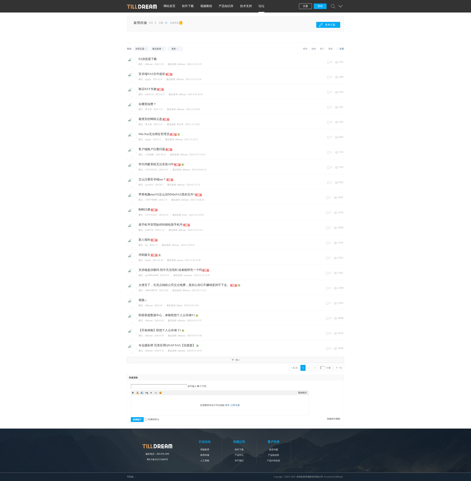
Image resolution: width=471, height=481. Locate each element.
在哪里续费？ (147, 104)
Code (156, 393)
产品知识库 (226, 6)
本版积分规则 (333, 419)
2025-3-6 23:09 (193, 109)
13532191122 (151, 169)
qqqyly (148, 79)
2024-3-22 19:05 (196, 215)
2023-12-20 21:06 (193, 260)
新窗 (342, 48)
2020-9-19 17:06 (194, 335)
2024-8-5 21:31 (193, 184)
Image (142, 393)
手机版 (130, 476)
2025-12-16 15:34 (193, 79)
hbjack (148, 260)
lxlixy (184, 215)
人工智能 (204, 460)
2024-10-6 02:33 (199, 169)
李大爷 (148, 109)
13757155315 (151, 215)
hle (146, 245)
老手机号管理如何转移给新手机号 (161, 224)
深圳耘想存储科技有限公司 (309, 476)
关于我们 (239, 460)
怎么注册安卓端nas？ (152, 179)
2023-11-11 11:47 (202, 275)
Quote (151, 393)
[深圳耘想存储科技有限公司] (142, 8)
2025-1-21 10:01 (192, 124)
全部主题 (139, 48)
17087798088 (151, 200)
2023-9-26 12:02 (191, 305)
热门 (322, 48)
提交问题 (273, 449)
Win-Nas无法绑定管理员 (154, 134)
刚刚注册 (144, 209)
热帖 (313, 48)
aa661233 (149, 94)
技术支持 (246, 6)
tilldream (149, 64)
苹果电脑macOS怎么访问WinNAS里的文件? (167, 194)
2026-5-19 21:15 (194, 64)
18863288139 (151, 290)
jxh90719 (149, 230)
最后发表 (156, 48)
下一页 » (235, 360)
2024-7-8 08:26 (197, 200)
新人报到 (144, 239)
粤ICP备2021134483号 (157, 459)
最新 (330, 48)
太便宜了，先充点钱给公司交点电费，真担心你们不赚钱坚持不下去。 (184, 285)
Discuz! (339, 476)
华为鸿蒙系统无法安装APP (156, 164)
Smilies (160, 393)
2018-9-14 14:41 (194, 350)
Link (146, 393)
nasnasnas (187, 275)
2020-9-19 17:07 (194, 320)
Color (137, 393)
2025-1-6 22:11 (191, 139)
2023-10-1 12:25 (199, 290)
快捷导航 (340, 6)
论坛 (261, 6)
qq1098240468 (151, 275)
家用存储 (140, 23)
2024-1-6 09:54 (187, 245)
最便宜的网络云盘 (150, 119)
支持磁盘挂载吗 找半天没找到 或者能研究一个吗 (170, 269)
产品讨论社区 (273, 460)
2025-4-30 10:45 (195, 94)
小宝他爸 (149, 154)
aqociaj (180, 260)
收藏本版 (175, 23)
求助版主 (144, 254)
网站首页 (169, 6)
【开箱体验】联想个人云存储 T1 (160, 330)
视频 (141, 300)
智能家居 (204, 449)
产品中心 (239, 455)
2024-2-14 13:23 (195, 230)
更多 (173, 48)
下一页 (338, 368)
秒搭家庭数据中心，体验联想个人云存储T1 (167, 315)
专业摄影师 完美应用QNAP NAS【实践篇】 (167, 345)
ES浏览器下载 (148, 59)
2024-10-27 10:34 (197, 154)
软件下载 (188, 6)
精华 (305, 48)
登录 (320, 6)
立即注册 (235, 405)
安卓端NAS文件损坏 (152, 73)
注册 (305, 6)
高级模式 (302, 392)
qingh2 (148, 139)
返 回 (295, 368)
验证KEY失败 (148, 89)
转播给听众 (153, 419)
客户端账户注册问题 (152, 149)
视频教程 (206, 6)
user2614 (149, 184)
